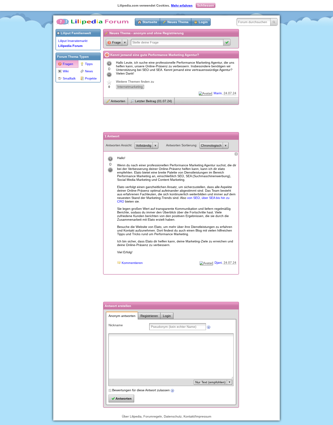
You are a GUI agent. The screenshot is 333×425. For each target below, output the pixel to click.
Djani (218, 262)
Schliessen (205, 5)
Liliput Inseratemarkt (72, 41)
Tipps (89, 64)
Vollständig (143, 145)
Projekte (91, 78)
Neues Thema (177, 22)
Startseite (149, 22)
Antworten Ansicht (118, 145)
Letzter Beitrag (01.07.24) (153, 101)
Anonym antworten (122, 316)
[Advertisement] (74, 153)
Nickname (116, 325)
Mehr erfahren (182, 5)
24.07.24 (230, 93)
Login (203, 22)
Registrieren (149, 316)
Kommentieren (132, 263)
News (89, 71)
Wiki (66, 71)
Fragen (68, 64)
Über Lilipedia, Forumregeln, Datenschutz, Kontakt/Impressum (166, 416)
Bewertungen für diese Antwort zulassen (141, 390)
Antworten (118, 101)
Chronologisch (211, 145)
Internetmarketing (130, 87)
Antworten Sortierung (181, 145)
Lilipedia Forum (70, 46)
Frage (116, 42)
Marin (218, 93)
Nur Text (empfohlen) (210, 382)
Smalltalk (69, 78)
